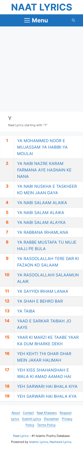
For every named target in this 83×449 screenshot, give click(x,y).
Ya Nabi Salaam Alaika (42, 202)
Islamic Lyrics (38, 442)
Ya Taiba (26, 311)
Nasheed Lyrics (60, 442)
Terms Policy (46, 425)
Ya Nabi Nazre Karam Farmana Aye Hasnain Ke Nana (44, 170)
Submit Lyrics (31, 419)
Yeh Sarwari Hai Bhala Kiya (47, 386)
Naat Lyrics (41, 7)
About (15, 413)
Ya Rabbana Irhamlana (42, 232)
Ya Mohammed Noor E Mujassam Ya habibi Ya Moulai (42, 147)
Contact (28, 413)
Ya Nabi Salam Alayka (41, 222)
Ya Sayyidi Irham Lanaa (42, 291)
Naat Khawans (47, 413)
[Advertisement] (41, 69)
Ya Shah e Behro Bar (40, 301)
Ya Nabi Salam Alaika (40, 212)
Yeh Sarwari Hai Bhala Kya (47, 396)
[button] (73, 20)
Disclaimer (51, 419)
